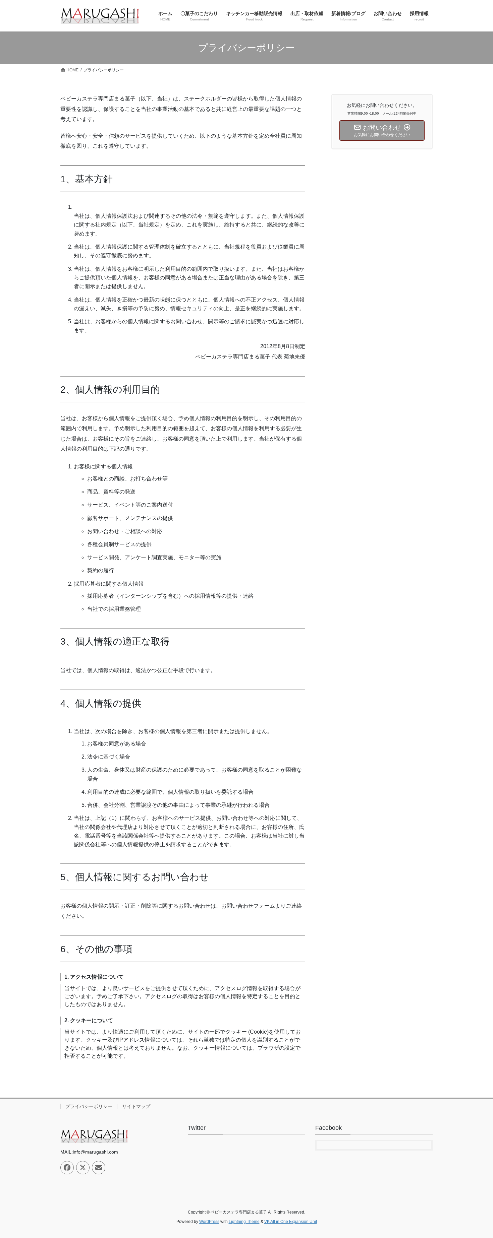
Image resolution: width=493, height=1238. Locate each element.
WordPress (209, 1221)
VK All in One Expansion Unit (290, 1221)
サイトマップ (136, 1106)
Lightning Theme (244, 1221)
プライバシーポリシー (88, 1106)
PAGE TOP (475, 1195)
